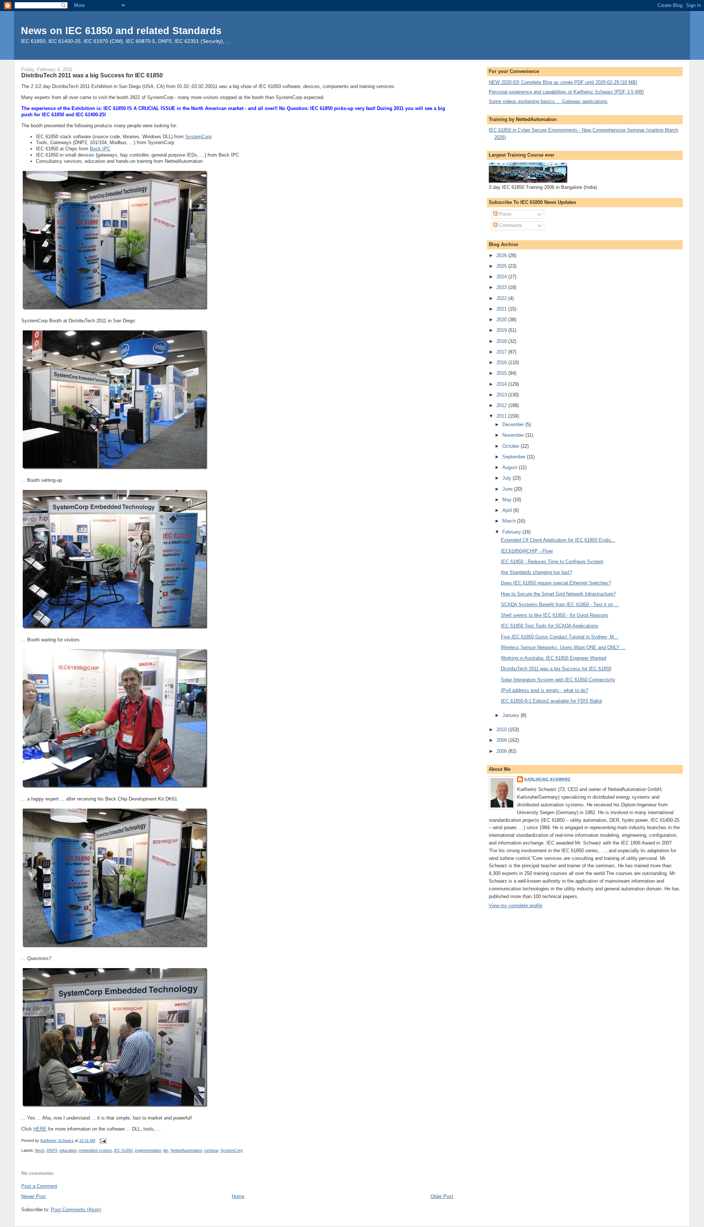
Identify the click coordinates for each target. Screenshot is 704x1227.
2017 (502, 352)
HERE (40, 1129)
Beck (39, 1150)
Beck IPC (100, 148)
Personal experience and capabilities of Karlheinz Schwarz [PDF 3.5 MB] (566, 92)
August (510, 467)
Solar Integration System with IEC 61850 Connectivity (558, 679)
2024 (502, 276)
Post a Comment (39, 1186)
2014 (502, 384)
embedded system (95, 1150)
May (507, 499)
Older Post (441, 1196)
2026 (502, 255)
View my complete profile (515, 905)
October (511, 446)
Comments (510, 225)
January (511, 715)
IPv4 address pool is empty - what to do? (544, 690)
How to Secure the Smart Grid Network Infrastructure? (558, 594)
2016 (502, 362)
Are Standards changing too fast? (536, 572)
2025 (502, 266)
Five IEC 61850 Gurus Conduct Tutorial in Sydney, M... (559, 637)
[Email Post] (102, 1140)
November (513, 435)
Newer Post (33, 1196)
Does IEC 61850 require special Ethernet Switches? (556, 583)
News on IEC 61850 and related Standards (121, 30)
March (509, 521)
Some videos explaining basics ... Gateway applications (548, 101)
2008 (502, 751)
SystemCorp (198, 136)
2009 (502, 740)
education (68, 1150)
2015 (502, 373)
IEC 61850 (123, 1150)
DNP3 (52, 1150)
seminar (211, 1150)
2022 (502, 298)
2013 (502, 395)
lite (166, 1150)
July (507, 478)
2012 (502, 405)
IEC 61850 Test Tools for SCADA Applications (549, 626)
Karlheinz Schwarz (547, 779)
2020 (502, 319)
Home (238, 1196)
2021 (502, 309)
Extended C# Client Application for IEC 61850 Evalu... (558, 540)
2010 (502, 729)
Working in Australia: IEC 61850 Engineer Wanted (553, 658)
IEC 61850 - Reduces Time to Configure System (552, 561)
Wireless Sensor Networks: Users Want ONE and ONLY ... (563, 647)
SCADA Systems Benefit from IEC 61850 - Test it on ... (560, 604)
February (512, 532)
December (513, 424)
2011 (502, 416)
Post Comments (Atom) (76, 1209)
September (514, 456)
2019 (502, 330)
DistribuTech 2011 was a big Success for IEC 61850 (556, 668)
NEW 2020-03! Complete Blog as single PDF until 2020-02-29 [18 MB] (563, 82)
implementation (148, 1150)
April (507, 510)
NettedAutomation (186, 1150)
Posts (504, 214)
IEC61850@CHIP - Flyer (527, 551)
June (508, 489)
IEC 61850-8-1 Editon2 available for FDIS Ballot (551, 701)
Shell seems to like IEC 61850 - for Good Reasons (554, 615)
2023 (502, 287)
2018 (502, 341)
